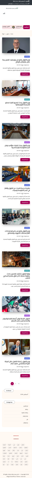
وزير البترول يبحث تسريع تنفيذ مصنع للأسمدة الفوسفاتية (17, 103)
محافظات (25, 423)
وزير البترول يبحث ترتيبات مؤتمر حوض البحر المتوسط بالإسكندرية (17, 146)
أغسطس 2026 (24, 394)
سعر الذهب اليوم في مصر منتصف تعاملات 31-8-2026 (16, 438)
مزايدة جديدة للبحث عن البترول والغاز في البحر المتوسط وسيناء (17, 189)
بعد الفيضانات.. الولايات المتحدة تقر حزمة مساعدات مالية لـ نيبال (17, 464)
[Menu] (4, 13)
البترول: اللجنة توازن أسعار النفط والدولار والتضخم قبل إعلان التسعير (16, 319)
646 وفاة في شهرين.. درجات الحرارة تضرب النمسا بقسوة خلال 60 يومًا (16, 470)
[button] (19, 383)
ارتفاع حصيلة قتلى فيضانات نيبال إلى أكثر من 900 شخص (16, 459)
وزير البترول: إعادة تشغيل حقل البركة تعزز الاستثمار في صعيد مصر (17, 362)
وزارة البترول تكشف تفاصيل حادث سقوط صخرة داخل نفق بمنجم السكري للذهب (16, 276)
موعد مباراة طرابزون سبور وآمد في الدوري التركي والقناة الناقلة (17, 454)
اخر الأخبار (27, 57)
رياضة (26, 409)
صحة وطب (25, 416)
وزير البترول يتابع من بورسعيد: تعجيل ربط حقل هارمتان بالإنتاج (16, 60)
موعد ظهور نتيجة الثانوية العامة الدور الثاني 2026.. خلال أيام (16, 449)
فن (27, 419)
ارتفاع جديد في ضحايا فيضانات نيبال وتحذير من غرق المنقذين (17, 476)
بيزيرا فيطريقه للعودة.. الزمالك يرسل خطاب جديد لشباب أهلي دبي (16, 443)
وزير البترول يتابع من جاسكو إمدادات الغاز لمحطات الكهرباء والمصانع (17, 232)
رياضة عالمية (25, 413)
